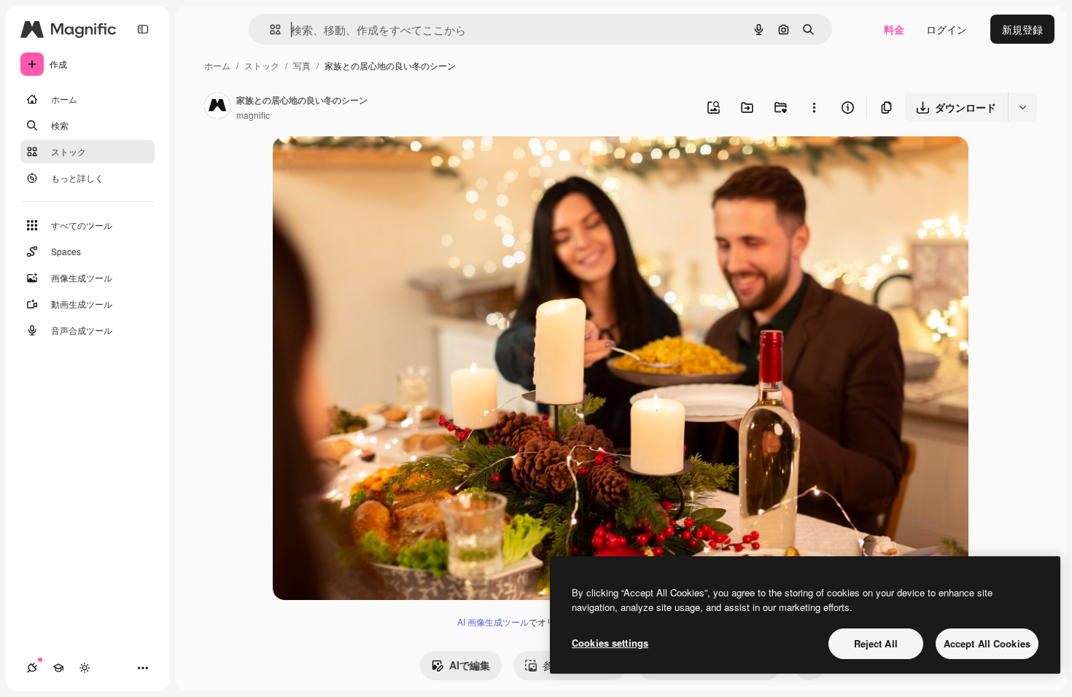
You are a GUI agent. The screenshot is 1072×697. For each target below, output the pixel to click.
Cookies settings (610, 643)
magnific (253, 115)
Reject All (876, 643)
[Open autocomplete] (269, 29)
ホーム (217, 65)
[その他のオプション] (813, 107)
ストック (261, 65)
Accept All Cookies (987, 643)
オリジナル (373, 164)
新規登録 (1022, 29)
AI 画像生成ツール (493, 621)
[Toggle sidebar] (143, 29)
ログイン (946, 29)
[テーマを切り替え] (84, 668)
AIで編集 (469, 665)
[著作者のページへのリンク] (217, 107)
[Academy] (58, 668)
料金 (894, 29)
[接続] (32, 668)
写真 (302, 65)
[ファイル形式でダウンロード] (1022, 107)
